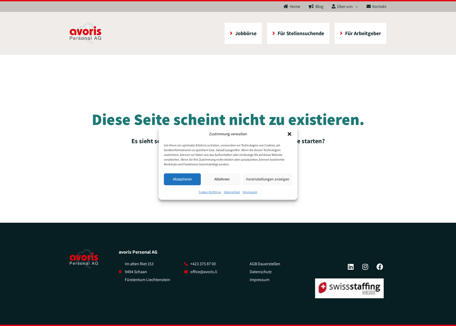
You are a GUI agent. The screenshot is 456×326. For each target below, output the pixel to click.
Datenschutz (232, 192)
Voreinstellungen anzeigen (267, 179)
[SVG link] (84, 259)
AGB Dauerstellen (265, 264)
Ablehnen (222, 179)
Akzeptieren (182, 179)
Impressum (250, 192)
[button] (289, 134)
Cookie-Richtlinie (210, 192)
